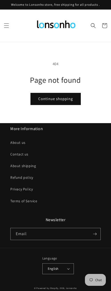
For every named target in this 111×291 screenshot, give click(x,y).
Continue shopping (55, 98)
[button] (6, 25)
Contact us (19, 154)
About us (18, 142)
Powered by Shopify (47, 288)
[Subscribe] (94, 234)
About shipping (23, 165)
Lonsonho (71, 288)
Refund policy (21, 177)
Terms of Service (23, 201)
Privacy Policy (21, 189)
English (53, 268)
